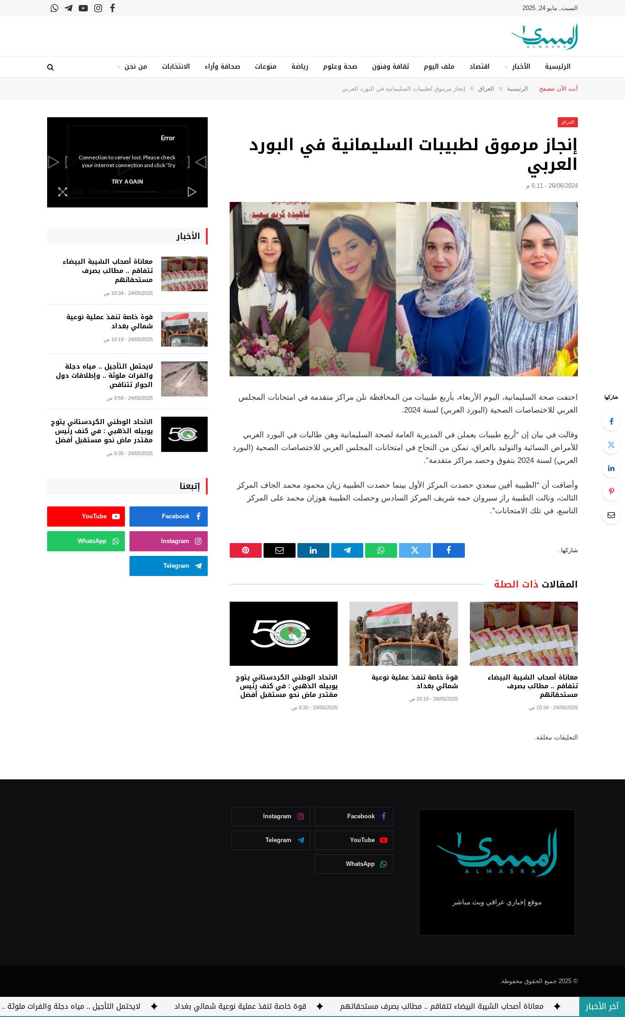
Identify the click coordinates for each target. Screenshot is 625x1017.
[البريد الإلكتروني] (611, 515)
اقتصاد (479, 66)
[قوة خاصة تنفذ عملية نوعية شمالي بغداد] (404, 634)
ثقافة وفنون (390, 66)
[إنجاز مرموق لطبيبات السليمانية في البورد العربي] (404, 289)
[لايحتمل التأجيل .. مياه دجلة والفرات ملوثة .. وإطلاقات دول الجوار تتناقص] (184, 379)
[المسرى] (545, 36)
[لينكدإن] (611, 468)
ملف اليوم (439, 66)
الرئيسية (558, 66)
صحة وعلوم (340, 66)
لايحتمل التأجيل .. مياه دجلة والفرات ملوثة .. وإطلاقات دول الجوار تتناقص (104, 376)
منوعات (266, 66)
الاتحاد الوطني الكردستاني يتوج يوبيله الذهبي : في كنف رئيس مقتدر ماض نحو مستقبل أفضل (287, 686)
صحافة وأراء (222, 66)
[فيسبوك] (611, 421)
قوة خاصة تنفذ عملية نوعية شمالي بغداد (415, 682)
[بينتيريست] (611, 491)
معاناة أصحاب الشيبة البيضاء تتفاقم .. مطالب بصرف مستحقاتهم (533, 686)
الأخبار (521, 66)
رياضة (299, 66)
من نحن (135, 66)
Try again (127, 182)
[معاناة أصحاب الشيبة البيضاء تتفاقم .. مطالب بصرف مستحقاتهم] (524, 634)
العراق (567, 122)
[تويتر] (611, 444)
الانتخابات (176, 66)
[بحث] (51, 67)
